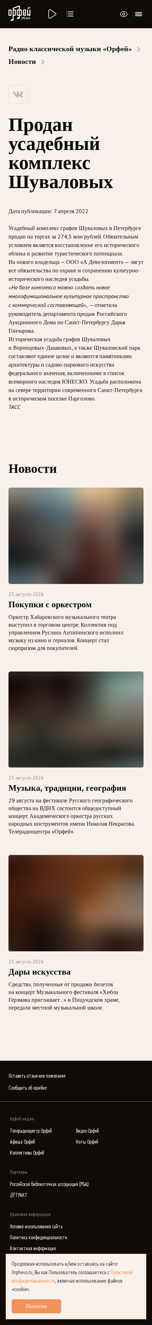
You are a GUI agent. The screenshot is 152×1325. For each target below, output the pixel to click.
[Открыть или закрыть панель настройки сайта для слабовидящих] (124, 14)
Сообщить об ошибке (27, 1088)
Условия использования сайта (36, 1226)
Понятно (36, 1306)
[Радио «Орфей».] (51, 14)
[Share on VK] (18, 94)
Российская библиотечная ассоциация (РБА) (49, 1184)
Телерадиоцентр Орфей (31, 1131)
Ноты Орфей (87, 1142)
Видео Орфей (87, 1131)
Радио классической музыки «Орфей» (70, 49)
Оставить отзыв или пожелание (36, 1076)
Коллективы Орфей (27, 1153)
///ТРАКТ (19, 1195)
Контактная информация (33, 1248)
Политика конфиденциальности (38, 1237)
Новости (22, 61)
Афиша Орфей (22, 1142)
